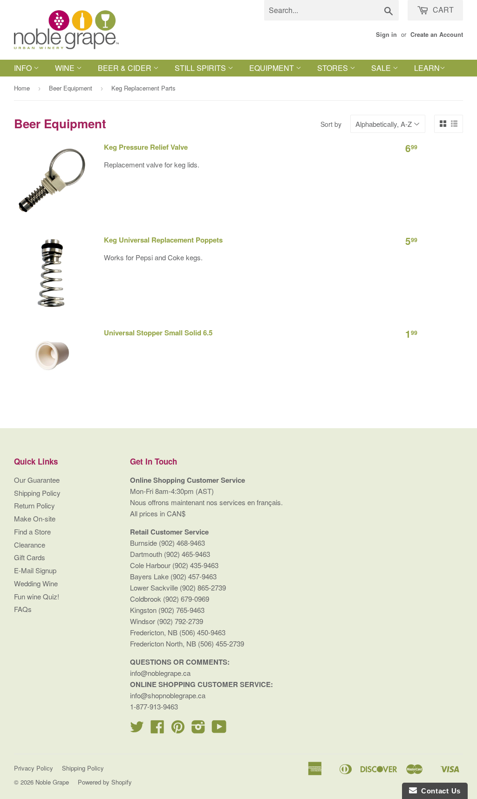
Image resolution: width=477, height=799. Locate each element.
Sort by (330, 124)
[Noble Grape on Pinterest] (178, 729)
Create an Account (436, 34)
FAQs (23, 609)
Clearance (29, 544)
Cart (442, 9)
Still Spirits (201, 68)
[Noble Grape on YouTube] (219, 729)
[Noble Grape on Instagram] (198, 729)
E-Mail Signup (35, 570)
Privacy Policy (33, 768)
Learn (427, 68)
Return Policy (34, 505)
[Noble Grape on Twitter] (137, 729)
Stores (333, 68)
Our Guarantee (37, 480)
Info (24, 68)
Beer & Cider (125, 68)
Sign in (386, 34)
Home (22, 87)
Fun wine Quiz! (36, 596)
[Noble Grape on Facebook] (157, 729)
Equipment (272, 68)
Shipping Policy (37, 493)
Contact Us (439, 791)
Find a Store (32, 531)
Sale (382, 68)
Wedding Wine (36, 583)
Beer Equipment (70, 87)
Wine (65, 68)
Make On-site (34, 518)
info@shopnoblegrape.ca (167, 695)
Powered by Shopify (105, 782)
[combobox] (331, 10)
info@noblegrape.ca (160, 673)
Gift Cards (29, 557)
